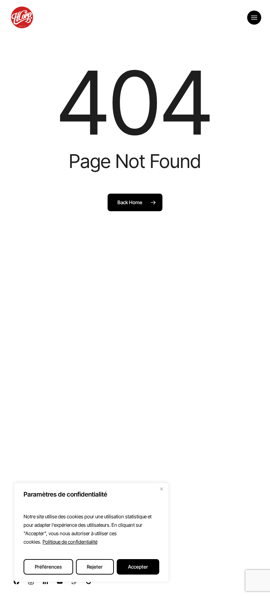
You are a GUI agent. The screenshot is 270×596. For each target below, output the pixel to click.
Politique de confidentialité (70, 542)
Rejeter (95, 567)
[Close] (161, 489)
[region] (91, 532)
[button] (254, 17)
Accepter (138, 567)
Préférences (48, 567)
